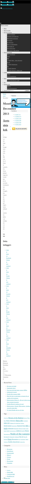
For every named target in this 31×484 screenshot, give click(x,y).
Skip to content (4, 25)
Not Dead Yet (7, 436)
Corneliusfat (25, 420)
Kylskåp (24, 428)
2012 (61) (17, 124)
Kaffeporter (11, 428)
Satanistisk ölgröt (11, 388)
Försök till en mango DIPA (13, 394)
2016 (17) (17, 116)
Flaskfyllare (18, 423)
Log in (8, 470)
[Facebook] (4, 2)
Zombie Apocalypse (14, 442)
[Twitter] (9, 2)
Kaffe (5, 428)
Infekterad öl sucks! (12, 392)
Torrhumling (23, 439)
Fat (15, 423)
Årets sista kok (6, 125)
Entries (10, 472)
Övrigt (8, 459)
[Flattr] (7, 478)
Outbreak (17, 436)
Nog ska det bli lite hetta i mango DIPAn (17, 390)
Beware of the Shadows (16, 418)
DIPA (5, 423)
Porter (10, 439)
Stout (19, 439)
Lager (27, 428)
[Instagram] (13, 2)
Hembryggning (7, 425)
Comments (11, 474)
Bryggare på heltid (11, 386)
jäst (29, 425)
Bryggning (8, 375)
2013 (4, 96)
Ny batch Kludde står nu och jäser (15, 410)
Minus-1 (9, 455)
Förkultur (22, 423)
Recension (15, 439)
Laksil (8, 430)
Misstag (27, 430)
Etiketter (12, 423)
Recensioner (10, 461)
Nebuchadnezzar (7, 434)
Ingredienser (10, 451)
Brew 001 (19, 421)
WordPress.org (10, 476)
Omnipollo (12, 436)
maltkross (18, 430)
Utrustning (5, 377)
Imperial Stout (21, 426)
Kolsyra (20, 428)
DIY (8, 423)
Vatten (27, 439)
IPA (27, 426)
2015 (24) (17, 118)
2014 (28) (17, 120)
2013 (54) (17, 122)
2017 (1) (17, 114)
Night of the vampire (20, 434)
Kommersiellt (10, 453)
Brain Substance (11, 420)
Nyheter (9, 457)
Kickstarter (16, 428)
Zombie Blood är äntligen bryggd (15, 404)
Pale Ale (21, 436)
